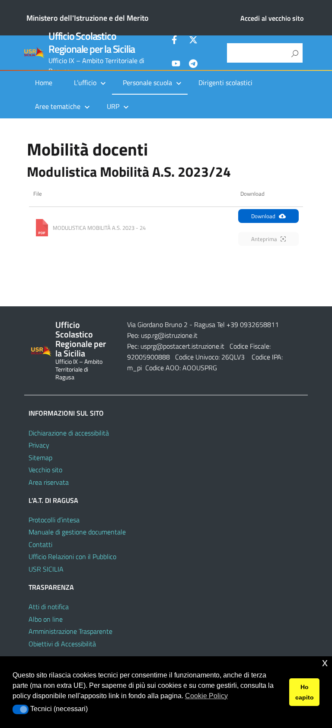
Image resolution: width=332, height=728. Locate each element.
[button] (21, 709)
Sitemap (40, 457)
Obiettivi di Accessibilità (62, 644)
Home (43, 82)
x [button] (325, 662)
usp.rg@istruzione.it (169, 335)
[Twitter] (193, 41)
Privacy (39, 445)
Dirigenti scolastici (225, 82)
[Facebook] (176, 41)
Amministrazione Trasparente (70, 631)
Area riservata (49, 482)
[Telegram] (193, 65)
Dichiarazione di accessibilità (69, 433)
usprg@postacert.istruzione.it (182, 346)
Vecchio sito (45, 469)
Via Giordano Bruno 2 (157, 324)
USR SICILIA (46, 569)
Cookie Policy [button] (206, 695)
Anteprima (264, 239)
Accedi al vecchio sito (271, 18)
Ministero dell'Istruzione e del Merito (87, 18)
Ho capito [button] (304, 692)
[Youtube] (176, 65)
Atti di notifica (49, 606)
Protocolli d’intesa (54, 520)
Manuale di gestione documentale (77, 532)
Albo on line (46, 619)
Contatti (40, 544)
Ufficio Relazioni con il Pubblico (72, 556)
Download (263, 216)
